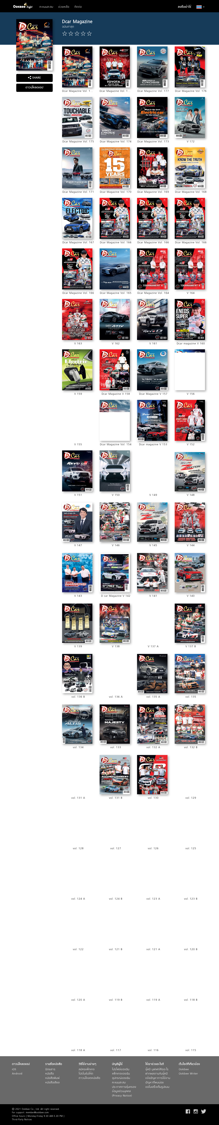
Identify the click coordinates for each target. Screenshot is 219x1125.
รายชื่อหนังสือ (53, 1064)
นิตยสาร (50, 1069)
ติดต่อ (78, 7)
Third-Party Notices (22, 1119)
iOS (14, 1069)
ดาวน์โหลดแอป (34, 87)
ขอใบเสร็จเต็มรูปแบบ (157, 1087)
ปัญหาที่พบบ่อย (154, 1083)
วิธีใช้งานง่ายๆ (87, 1064)
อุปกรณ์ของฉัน (121, 1078)
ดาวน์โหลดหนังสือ (89, 1078)
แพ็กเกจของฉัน (121, 1074)
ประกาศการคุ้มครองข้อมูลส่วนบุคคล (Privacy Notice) (124, 1091)
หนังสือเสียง (52, 1083)
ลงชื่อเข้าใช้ (184, 7)
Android (17, 1074)
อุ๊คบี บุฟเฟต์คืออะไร (157, 1069)
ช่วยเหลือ (63, 7)
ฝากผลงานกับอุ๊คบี (156, 1074)
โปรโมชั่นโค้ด (86, 1074)
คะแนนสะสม (46, 7)
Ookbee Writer (188, 1074)
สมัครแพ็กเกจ (87, 1069)
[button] (200, 7)
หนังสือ (49, 1074)
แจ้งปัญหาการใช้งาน (157, 1078)
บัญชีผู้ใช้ (117, 1064)
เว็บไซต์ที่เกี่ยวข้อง (189, 1064)
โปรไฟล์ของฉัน (120, 1069)
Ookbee (184, 1069)
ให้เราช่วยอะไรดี (154, 1064)
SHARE (36, 78)
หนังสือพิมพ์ (52, 1078)
